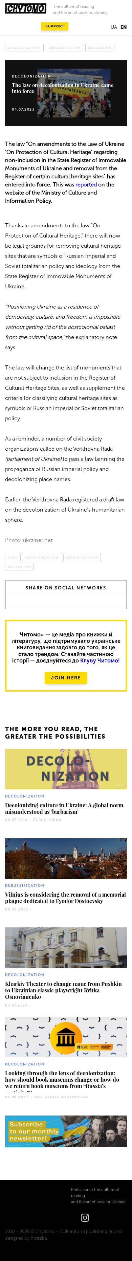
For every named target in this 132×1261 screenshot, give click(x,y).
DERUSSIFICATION (64, 47)
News (13, 557)
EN (123, 27)
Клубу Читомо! (100, 660)
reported (86, 184)
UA (114, 27)
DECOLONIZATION (24, 47)
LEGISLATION (99, 47)
